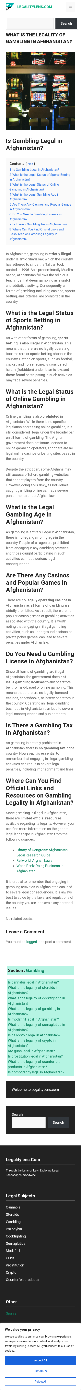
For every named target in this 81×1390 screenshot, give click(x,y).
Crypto (11, 1272)
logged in (33, 942)
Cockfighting (16, 1236)
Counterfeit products (22, 1280)
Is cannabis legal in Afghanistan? (33, 982)
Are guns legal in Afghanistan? (31, 1051)
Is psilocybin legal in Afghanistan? (34, 1035)
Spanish (12, 1313)
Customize (41, 1371)
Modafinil (13, 1251)
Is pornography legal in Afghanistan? (36, 1072)
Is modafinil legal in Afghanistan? (33, 1019)
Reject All (41, 1381)
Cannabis (13, 1207)
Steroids (12, 1214)
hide (30, 164)
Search (66, 23)
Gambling (35, 970)
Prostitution (15, 1265)
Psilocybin (14, 1229)
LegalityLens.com (34, 7)
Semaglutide (16, 1243)
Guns (10, 1258)
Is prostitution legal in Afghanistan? (35, 1056)
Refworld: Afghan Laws (34, 860)
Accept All (40, 1360)
